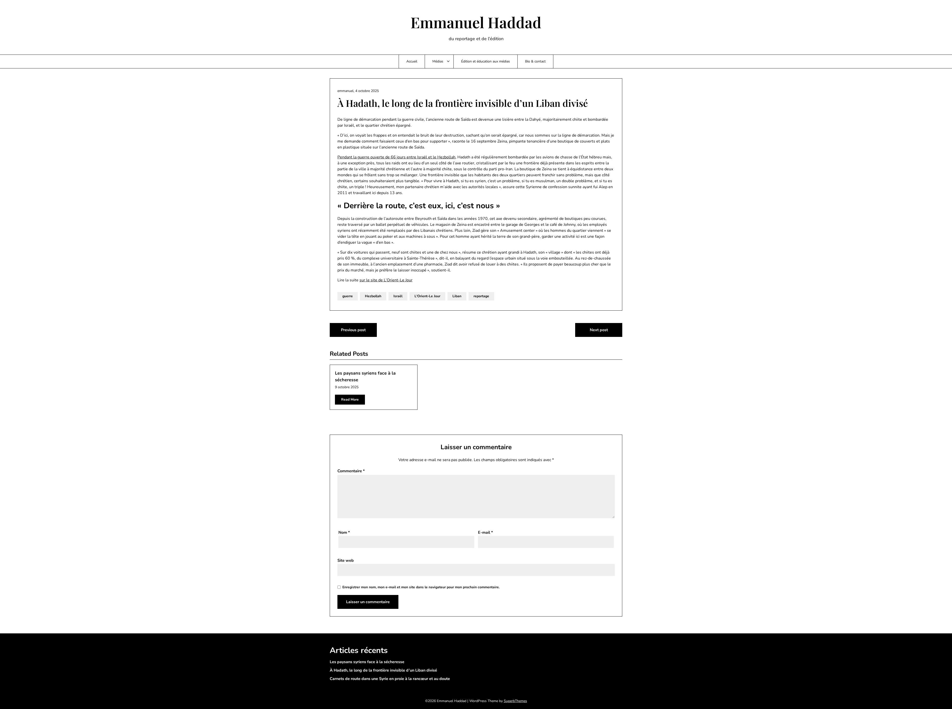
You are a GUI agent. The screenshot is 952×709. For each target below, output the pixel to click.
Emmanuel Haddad (476, 22)
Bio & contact (535, 61)
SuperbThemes (515, 701)
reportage (481, 296)
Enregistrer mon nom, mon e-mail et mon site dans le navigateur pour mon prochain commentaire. (421, 587)
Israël (397, 296)
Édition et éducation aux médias (485, 61)
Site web (345, 560)
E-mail (485, 532)
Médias (437, 61)
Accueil (411, 61)
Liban (456, 296)
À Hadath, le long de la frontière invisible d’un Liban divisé (383, 670)
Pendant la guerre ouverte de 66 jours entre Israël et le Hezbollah (396, 157)
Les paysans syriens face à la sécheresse (367, 662)
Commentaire (351, 471)
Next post (599, 330)
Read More (350, 399)
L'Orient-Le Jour (427, 296)
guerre (347, 296)
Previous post (353, 330)
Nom (344, 532)
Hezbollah (373, 296)
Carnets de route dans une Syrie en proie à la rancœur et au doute (390, 678)
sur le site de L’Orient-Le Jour (386, 280)
